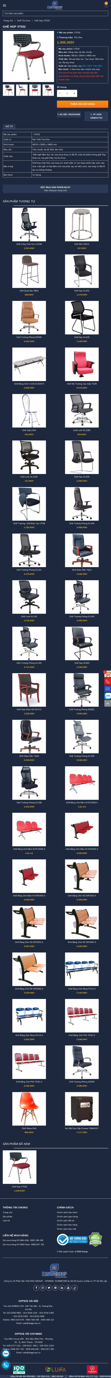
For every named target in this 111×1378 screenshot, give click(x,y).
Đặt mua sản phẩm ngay (55, 189)
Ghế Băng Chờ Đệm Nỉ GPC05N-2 (29, 895)
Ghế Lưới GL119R (81, 430)
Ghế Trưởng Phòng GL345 (81, 523)
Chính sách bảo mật (66, 1229)
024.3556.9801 (14, 1313)
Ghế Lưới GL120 (29, 616)
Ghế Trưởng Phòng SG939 (29, 337)
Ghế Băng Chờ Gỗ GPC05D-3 (82, 942)
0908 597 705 (17, 1349)
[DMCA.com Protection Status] (95, 1241)
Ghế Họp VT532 (19, 1186)
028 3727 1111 (66, 1376)
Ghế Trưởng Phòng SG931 (81, 709)
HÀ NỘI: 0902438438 (69, 114)
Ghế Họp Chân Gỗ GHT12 (29, 709)
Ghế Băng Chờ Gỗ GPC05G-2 (29, 942)
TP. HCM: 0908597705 (96, 116)
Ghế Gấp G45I (29, 430)
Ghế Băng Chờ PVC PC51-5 (82, 1035)
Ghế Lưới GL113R (29, 477)
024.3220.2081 (21, 1316)
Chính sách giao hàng (67, 1216)
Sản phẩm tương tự (19, 201)
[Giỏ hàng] (106, 7)
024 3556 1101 (18, 1376)
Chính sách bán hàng (67, 1225)
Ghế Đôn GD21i (81, 244)
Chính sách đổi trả (65, 1220)
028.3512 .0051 (30, 1345)
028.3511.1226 (47, 1345)
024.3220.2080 (37, 1316)
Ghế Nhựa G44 (29, 1128)
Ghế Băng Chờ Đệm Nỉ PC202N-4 (82, 802)
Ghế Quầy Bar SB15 (29, 291)
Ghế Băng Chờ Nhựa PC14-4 (82, 989)
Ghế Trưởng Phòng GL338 (29, 802)
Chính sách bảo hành (67, 1212)
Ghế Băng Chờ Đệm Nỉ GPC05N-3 (82, 849)
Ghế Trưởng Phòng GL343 (81, 616)
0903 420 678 (17, 1320)
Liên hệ (6, 1220)
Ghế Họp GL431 (82, 291)
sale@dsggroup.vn (31, 1323)
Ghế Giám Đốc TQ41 (82, 570)
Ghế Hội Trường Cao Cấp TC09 (82, 384)
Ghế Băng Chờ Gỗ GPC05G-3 (82, 895)
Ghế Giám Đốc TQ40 (29, 756)
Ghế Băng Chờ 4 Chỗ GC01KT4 (29, 384)
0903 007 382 (47, 1349)
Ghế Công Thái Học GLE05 (29, 244)
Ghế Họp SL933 (81, 663)
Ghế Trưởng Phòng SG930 (81, 1082)
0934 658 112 (47, 1320)
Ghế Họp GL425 (82, 337)
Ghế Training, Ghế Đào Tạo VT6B (29, 523)
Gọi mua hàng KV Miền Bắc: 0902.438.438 (23, 1240)
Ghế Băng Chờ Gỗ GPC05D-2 (29, 989)
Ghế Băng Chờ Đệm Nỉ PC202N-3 (29, 849)
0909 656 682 (32, 1349)
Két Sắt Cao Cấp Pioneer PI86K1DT (82, 1128)
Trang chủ (7, 1212)
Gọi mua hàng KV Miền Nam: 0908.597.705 (23, 1244)
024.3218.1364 (46, 1313)
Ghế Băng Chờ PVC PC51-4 (29, 1082)
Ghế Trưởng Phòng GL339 (81, 756)
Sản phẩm (7, 1216)
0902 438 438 (32, 1320)
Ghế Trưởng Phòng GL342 (29, 663)
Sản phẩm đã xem (16, 1143)
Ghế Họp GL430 (82, 477)
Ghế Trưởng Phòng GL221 (29, 570)
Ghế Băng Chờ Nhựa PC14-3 (29, 1035)
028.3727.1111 (14, 1345)
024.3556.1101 (30, 1313)
